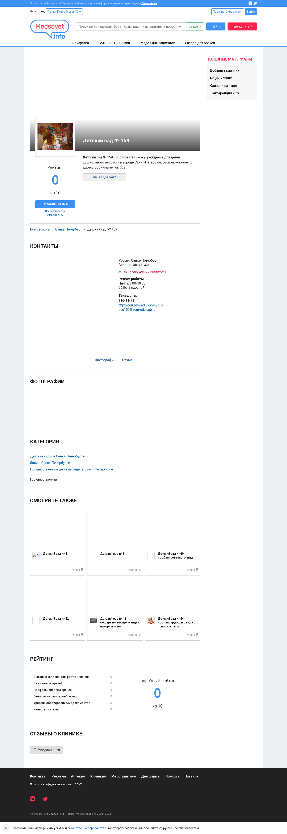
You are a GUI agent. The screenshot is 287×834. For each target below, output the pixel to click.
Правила (191, 776)
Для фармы (150, 776)
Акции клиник (221, 78)
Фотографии (105, 360)
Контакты (38, 776)
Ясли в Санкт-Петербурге (50, 463)
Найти (216, 26)
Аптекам (78, 776)
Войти (251, 11)
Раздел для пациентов (157, 43)
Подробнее (149, 3)
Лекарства (80, 43)
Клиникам (98, 776)
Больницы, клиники (114, 43)
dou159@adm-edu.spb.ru (136, 310)
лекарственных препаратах (86, 828)
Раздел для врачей (200, 43)
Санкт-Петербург (68, 229)
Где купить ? (242, 26)
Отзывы (128, 360)
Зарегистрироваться (227, 11)
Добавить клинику (224, 70)
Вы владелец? (104, 177)
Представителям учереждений (55, 213)
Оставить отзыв (55, 204)
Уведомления (48, 750)
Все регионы (40, 229)
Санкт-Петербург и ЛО (63, 11)
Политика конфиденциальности (50, 784)
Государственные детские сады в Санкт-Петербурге (71, 469)
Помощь (172, 776)
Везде (193, 26)
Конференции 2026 (225, 93)
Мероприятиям (123, 776)
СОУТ (78, 784)
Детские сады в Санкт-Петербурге (57, 456)
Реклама (58, 776)
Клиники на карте (223, 86)
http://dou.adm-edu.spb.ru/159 (140, 305)
